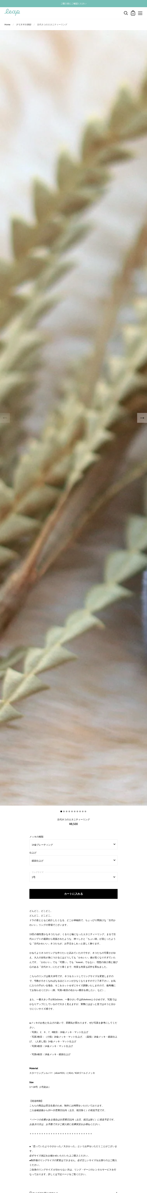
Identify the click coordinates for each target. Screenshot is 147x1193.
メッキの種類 (36, 836)
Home (7, 24)
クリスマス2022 (23, 24)
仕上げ (32, 852)
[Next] (142, 418)
